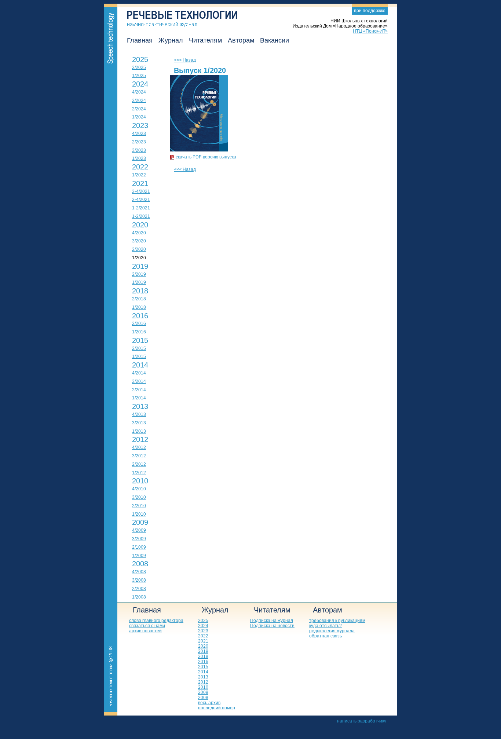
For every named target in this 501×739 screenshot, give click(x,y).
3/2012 (139, 455)
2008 (140, 564)
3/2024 (139, 100)
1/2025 (139, 75)
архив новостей (145, 630)
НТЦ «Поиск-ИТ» (370, 31)
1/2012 (139, 472)
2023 (140, 125)
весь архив (209, 702)
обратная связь (325, 636)
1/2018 (139, 307)
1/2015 (139, 356)
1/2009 (139, 555)
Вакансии (274, 40)
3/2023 (139, 150)
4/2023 (139, 133)
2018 (140, 291)
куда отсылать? (325, 625)
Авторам (241, 40)
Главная (140, 40)
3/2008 (139, 580)
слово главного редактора (156, 620)
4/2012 (139, 447)
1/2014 (139, 397)
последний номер (216, 707)
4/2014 (139, 373)
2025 (140, 59)
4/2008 (139, 571)
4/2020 (139, 232)
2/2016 (139, 323)
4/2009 (139, 530)
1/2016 (139, 331)
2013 (140, 406)
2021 (140, 183)
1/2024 (139, 117)
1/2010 (139, 514)
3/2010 (139, 497)
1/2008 (139, 597)
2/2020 (139, 249)
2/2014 (139, 389)
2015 (140, 340)
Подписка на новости (272, 625)
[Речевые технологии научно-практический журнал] (177, 15)
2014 (140, 365)
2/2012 (139, 464)
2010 (140, 481)
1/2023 (139, 158)
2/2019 (139, 274)
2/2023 (139, 141)
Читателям (205, 40)
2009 (140, 522)
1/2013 (139, 431)
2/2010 (139, 505)
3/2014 (139, 381)
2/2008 (139, 588)
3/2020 (139, 241)
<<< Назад (185, 60)
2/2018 (139, 298)
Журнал (170, 40)
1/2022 (139, 175)
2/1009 (139, 547)
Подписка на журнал (271, 620)
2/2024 (139, 108)
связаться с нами (147, 625)
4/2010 (139, 488)
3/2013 (139, 422)
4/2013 (139, 414)
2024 (140, 84)
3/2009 (139, 538)
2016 (140, 316)
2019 (140, 266)
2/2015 (139, 348)
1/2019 (139, 282)
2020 (140, 225)
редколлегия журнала (332, 630)
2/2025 (139, 67)
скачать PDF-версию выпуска (206, 157)
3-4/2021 (141, 191)
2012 (140, 439)
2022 (140, 167)
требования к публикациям (337, 620)
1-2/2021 (141, 208)
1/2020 (139, 257)
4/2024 (139, 92)
